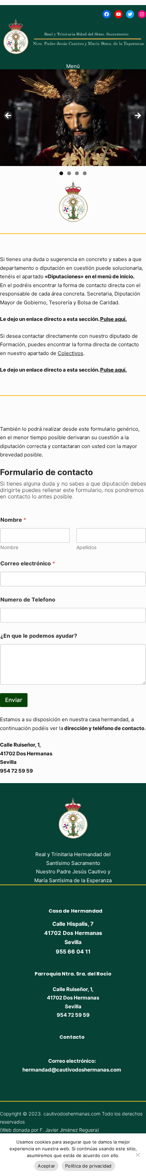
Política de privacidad (88, 1166)
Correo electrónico (27, 563)
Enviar (13, 700)
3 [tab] (77, 173)
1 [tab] (61, 173)
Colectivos (70, 353)
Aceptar (46, 1166)
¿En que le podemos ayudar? (38, 636)
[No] (137, 1154)
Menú (73, 66)
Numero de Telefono (27, 599)
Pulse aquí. (113, 319)
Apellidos (86, 547)
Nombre (9, 547)
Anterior (8, 116)
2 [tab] (69, 173)
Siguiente (137, 116)
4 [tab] (85, 173)
